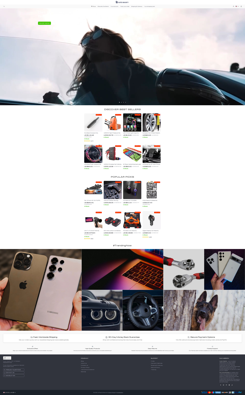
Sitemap (83, 371)
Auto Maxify (223, 361)
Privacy (113, 392)
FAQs (152, 361)
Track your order (124, 6)
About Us (84, 363)
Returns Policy (155, 367)
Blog (82, 361)
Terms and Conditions (87, 369)
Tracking (153, 369)
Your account (114, 6)
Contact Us (84, 365)
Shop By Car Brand (103, 6)
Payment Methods (156, 363)
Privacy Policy (85, 367)
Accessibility (120, 392)
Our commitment (224, 372)
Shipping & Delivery (136, 6)
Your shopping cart (149, 6)
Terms (109, 392)
